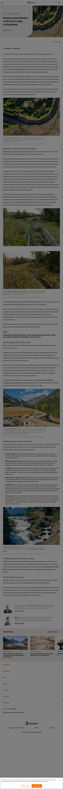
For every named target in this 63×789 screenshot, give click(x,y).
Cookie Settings (25, 786)
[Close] (60, 780)
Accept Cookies (37, 786)
